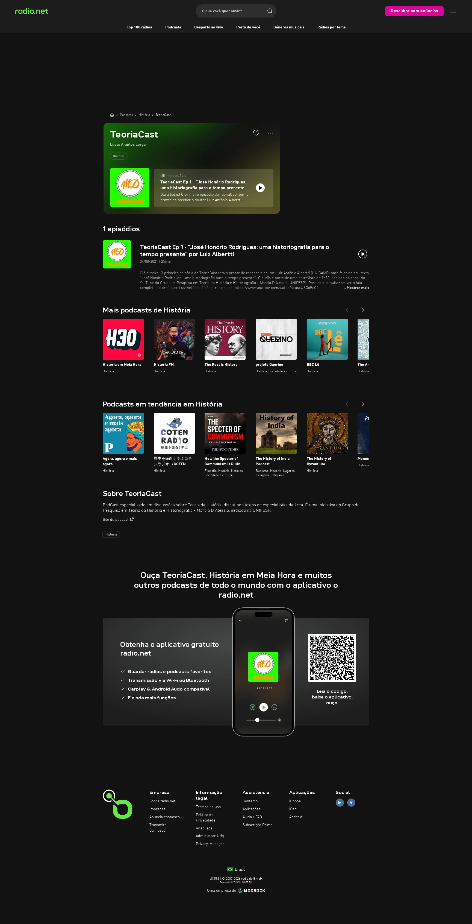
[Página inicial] (112, 115)
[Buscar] (270, 11)
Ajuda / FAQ (252, 817)
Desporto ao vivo (208, 27)
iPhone (295, 801)
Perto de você (248, 27)
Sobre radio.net (162, 801)
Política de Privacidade (205, 817)
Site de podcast (116, 520)
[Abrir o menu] (453, 11)
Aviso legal (205, 828)
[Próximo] (362, 307)
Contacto (250, 801)
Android (295, 817)
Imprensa (157, 809)
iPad (293, 809)
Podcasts (173, 27)
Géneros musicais (288, 27)
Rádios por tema (331, 27)
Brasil (239, 870)
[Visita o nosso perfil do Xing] (351, 803)
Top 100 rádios (139, 27)
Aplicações (251, 809)
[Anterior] (346, 307)
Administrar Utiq (210, 836)
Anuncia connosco (164, 817)
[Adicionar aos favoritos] (256, 132)
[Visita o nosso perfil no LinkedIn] (340, 803)
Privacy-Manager (210, 844)
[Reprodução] (260, 187)
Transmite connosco (157, 827)
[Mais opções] (270, 133)
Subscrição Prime (257, 825)
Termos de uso (208, 807)
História (118, 156)
